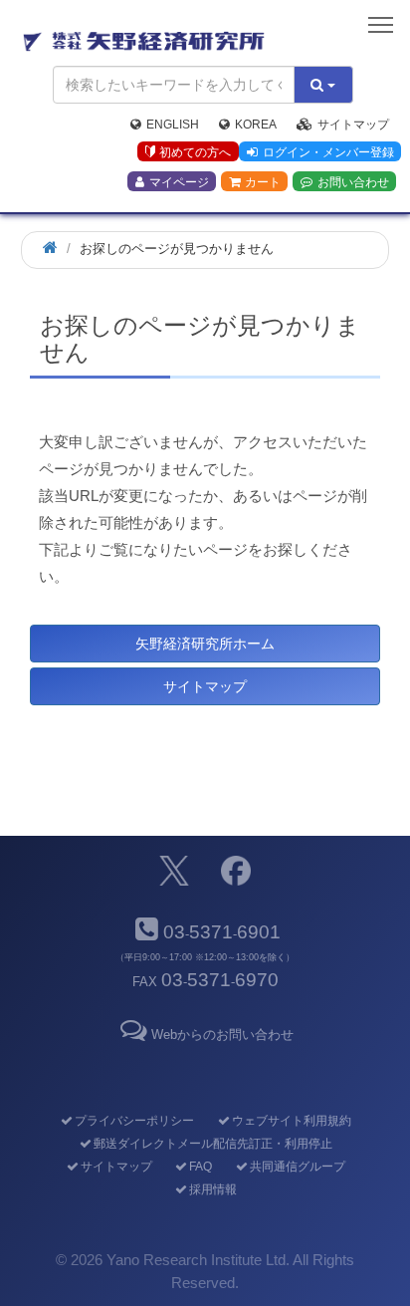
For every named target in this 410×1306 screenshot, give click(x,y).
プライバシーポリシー (134, 1121)
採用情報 (212, 1189)
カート (263, 182)
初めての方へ (195, 152)
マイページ (179, 182)
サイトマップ (353, 124)
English (172, 124)
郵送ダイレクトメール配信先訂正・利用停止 (212, 1144)
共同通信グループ (297, 1167)
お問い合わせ (353, 182)
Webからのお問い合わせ (222, 1034)
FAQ (200, 1167)
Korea (256, 124)
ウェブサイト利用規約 (291, 1121)
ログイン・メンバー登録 (328, 152)
